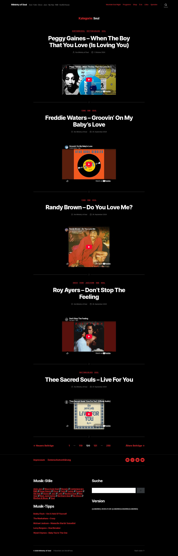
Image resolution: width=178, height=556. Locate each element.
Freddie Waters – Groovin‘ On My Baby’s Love (89, 121)
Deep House (45, 491)
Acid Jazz (37, 489)
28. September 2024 (99, 304)
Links (146, 5)
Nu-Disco (77, 496)
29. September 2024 (99, 214)
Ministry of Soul (19, 5)
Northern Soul (78, 31)
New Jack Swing (47, 496)
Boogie (64, 489)
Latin (60, 493)
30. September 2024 (99, 132)
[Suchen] (141, 490)
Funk (84, 110)
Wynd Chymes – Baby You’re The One (50, 533)
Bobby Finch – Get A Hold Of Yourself (50, 514)
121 (95, 445)
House (46, 493)
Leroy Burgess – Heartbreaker (47, 528)
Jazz (53, 493)
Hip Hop (37, 493)
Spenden (154, 5)
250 (108, 445)
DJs (140, 5)
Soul (104, 31)
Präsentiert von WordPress (63, 551)
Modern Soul (70, 493)
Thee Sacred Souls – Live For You (89, 379)
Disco (75, 283)
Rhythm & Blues (93, 31)
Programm (127, 5)
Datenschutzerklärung (59, 460)
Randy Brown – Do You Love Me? (89, 207)
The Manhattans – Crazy (44, 518)
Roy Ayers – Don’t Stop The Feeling (89, 293)
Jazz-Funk (89, 283)
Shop (135, 5)
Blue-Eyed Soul (52, 489)
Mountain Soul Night (113, 5)
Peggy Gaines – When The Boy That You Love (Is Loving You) (89, 41)
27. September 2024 (100, 387)
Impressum (39, 460)
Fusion (70, 491)
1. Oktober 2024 (99, 52)
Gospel (79, 491)
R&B (88, 110)
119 (80, 445)
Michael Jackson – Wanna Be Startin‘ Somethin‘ (54, 523)
